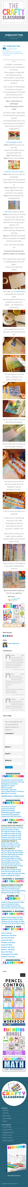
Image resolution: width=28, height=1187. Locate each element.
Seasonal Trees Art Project (14, 172)
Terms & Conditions (7, 1118)
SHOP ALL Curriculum (7, 1135)
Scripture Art (7, 50)
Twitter (5, 636)
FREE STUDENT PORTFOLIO (14, 1175)
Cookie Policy (5, 1113)
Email (12, 636)
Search (5, 971)
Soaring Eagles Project (14, 142)
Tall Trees (8, 212)
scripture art (5, 53)
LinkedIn (7, 636)
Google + (9, 636)
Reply (22, 655)
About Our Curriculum (7, 1137)
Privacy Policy (5, 1110)
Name (8, 747)
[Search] (25, 27)
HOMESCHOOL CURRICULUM (12, 796)
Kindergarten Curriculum (8, 1132)
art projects (7, 52)
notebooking (18, 52)
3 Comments (7, 55)
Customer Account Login (8, 1140)
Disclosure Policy (6, 1115)
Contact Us (5, 1121)
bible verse (12, 52)
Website (8, 760)
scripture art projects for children (16, 53)
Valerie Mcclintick (13, 48)
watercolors (21, 291)
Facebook (3, 636)
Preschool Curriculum (7, 1129)
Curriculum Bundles (7, 1126)
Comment (9, 733)
